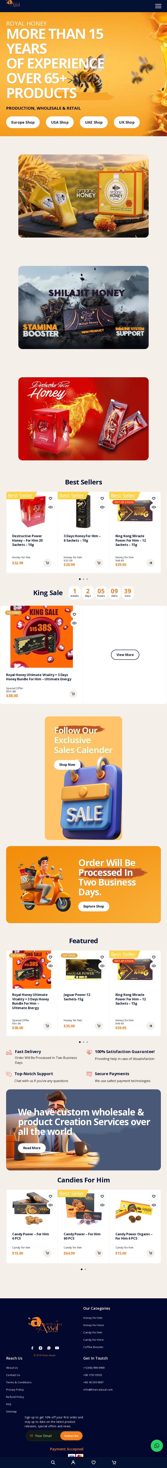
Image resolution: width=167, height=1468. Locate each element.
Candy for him (21, 1247)
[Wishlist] (93, 1463)
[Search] (53, 1462)
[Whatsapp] (49, 1348)
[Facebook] (32, 1348)
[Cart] (114, 1463)
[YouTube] (57, 1348)
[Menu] (158, 6)
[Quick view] (50, 507)
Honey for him (21, 557)
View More (125, 655)
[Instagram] (40, 1348)
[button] (47, 563)
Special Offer (14, 688)
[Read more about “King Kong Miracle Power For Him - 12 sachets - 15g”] (150, 563)
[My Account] (73, 1463)
